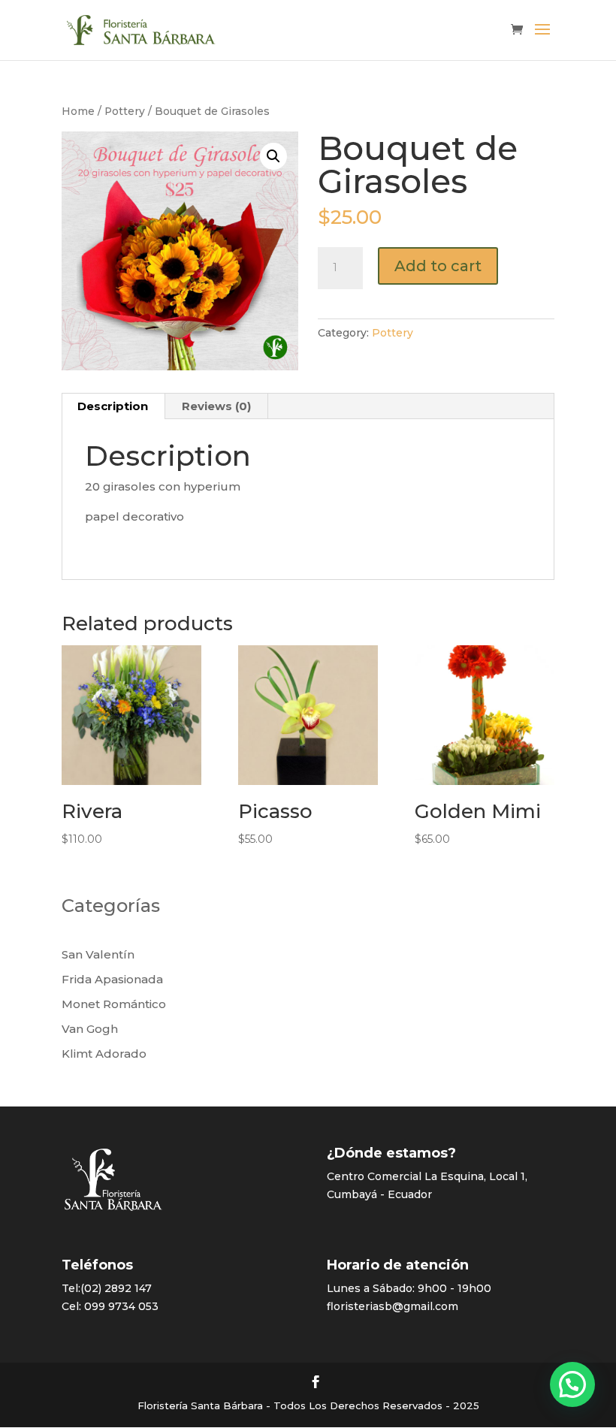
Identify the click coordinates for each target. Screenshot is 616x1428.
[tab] (113, 406)
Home (78, 111)
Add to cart (438, 266)
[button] (572, 1384)
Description (112, 406)
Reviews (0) (216, 406)
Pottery (124, 111)
